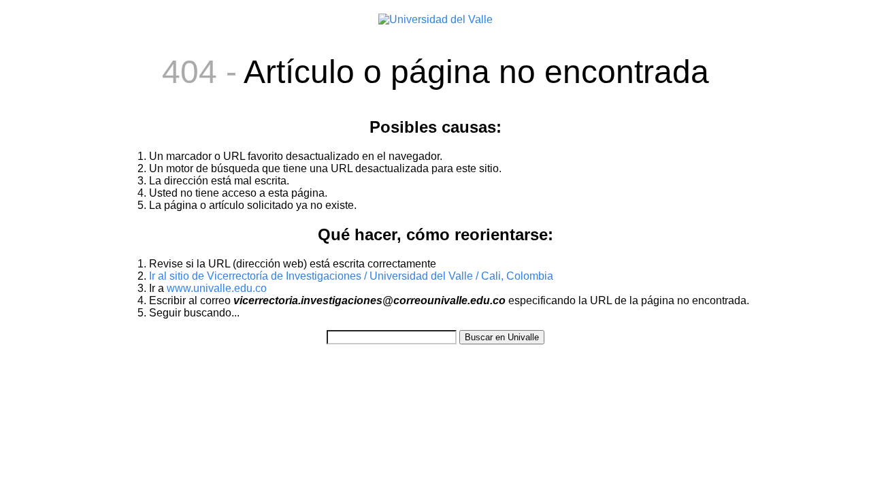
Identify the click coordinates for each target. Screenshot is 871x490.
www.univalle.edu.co (217, 288)
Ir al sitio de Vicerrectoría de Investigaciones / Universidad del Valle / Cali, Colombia (351, 276)
